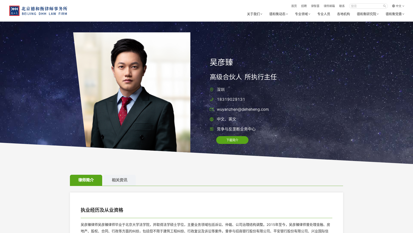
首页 (294, 6)
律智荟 (315, 6)
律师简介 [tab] (86, 180)
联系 (342, 6)
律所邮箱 (329, 6)
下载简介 (232, 140)
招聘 (304, 6)
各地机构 (343, 14)
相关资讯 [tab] (119, 180)
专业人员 (323, 14)
